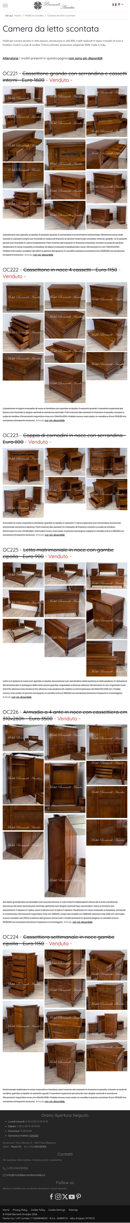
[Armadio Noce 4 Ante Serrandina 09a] (23, 817)
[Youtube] (71, 1196)
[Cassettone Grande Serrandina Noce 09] (65, 154)
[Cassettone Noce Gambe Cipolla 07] (23, 333)
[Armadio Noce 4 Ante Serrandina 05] (106, 742)
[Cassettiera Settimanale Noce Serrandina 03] (106, 965)
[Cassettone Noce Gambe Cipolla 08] (106, 335)
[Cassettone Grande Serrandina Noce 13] (23, 204)
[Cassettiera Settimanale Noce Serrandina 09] (106, 1025)
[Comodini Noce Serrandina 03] (106, 463)
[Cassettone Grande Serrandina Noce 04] (23, 117)
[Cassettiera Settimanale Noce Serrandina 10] (65, 1062)
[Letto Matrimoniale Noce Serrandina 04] (65, 601)
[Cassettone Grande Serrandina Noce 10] (23, 175)
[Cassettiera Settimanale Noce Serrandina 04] (65, 993)
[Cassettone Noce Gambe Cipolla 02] (65, 295)
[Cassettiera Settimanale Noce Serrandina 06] (23, 1026)
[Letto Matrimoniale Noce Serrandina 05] (23, 603)
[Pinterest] (78, 1196)
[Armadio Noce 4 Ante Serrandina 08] (65, 787)
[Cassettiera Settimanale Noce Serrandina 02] (65, 963)
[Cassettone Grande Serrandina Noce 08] (106, 153)
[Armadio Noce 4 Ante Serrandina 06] (23, 778)
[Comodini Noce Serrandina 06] (23, 502)
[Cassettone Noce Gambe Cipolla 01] (23, 297)
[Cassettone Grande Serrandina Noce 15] (106, 217)
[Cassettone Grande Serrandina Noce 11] (106, 187)
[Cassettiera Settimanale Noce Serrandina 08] (65, 1024)
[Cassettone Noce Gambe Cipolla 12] (65, 383)
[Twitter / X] (65, 1196)
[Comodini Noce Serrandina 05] (106, 494)
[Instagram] (58, 1196)
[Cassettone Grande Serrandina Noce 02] (65, 97)
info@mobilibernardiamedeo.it (25, 1175)
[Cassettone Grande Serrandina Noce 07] (23, 146)
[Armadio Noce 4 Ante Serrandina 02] (23, 738)
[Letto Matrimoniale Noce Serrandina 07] (23, 631)
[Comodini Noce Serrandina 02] (65, 462)
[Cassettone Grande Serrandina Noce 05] (65, 123)
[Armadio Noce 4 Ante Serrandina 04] (65, 743)
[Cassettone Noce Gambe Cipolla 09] (65, 351)
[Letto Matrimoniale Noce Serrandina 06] (106, 614)
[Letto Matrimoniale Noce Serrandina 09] (106, 658)
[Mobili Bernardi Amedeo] (54, 5)
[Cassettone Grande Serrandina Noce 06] (106, 123)
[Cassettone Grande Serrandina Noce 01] (23, 95)
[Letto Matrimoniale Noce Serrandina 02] (65, 573)
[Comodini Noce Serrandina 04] (65, 490)
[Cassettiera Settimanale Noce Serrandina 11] (106, 1056)
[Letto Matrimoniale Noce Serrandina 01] (23, 575)
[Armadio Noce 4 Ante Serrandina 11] (106, 832)
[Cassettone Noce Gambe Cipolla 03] (106, 299)
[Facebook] (51, 1196)
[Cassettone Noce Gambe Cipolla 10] (106, 366)
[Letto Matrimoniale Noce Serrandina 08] (65, 638)
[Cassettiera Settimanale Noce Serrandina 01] (23, 974)
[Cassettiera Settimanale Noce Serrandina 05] (106, 996)
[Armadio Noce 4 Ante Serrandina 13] (23, 846)
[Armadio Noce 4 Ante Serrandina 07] (106, 773)
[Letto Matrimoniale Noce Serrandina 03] (106, 575)
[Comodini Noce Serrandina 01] (23, 466)
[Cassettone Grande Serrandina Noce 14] (65, 215)
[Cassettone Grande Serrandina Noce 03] (106, 97)
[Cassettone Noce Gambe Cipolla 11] (23, 367)
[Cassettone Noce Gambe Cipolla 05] (65, 325)
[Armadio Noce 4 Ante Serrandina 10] (65, 855)
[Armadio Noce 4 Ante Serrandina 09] (106, 802)
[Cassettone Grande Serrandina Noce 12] (65, 185)
